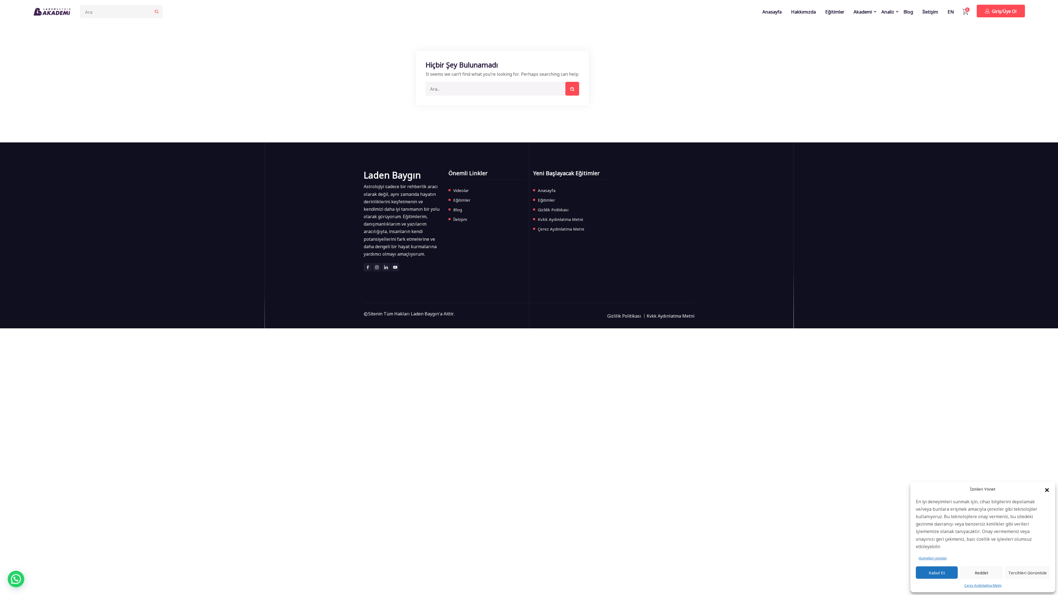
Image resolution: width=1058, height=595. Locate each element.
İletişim (930, 11)
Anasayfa (772, 11)
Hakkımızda (803, 11)
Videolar (461, 190)
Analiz (887, 11)
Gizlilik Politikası (553, 209)
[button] (1047, 489)
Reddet (981, 572)
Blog (908, 11)
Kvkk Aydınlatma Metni (560, 219)
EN (951, 11)
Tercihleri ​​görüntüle (1027, 572)
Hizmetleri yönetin (933, 558)
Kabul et (937, 572)
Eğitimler (834, 11)
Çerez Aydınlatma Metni (983, 585)
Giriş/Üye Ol (1004, 11)
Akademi (863, 11)
